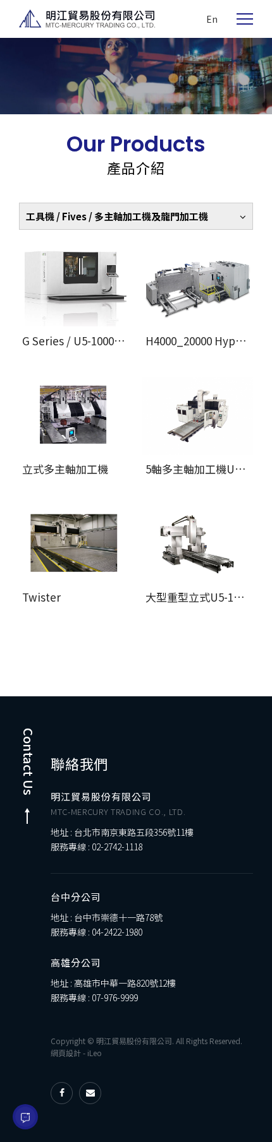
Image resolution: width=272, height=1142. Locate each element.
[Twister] (74, 544)
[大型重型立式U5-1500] (197, 544)
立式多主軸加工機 (65, 469)
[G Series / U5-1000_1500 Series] (74, 287)
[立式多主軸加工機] (74, 416)
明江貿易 (87, 18)
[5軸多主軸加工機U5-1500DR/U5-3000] (197, 416)
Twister (41, 597)
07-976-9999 (115, 997)
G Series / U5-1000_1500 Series (100, 340)
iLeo (94, 1052)
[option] (136, 76)
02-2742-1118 (117, 846)
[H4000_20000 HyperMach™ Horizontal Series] (197, 287)
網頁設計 (66, 1052)
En (212, 19)
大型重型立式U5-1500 (197, 597)
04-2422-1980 (117, 931)
